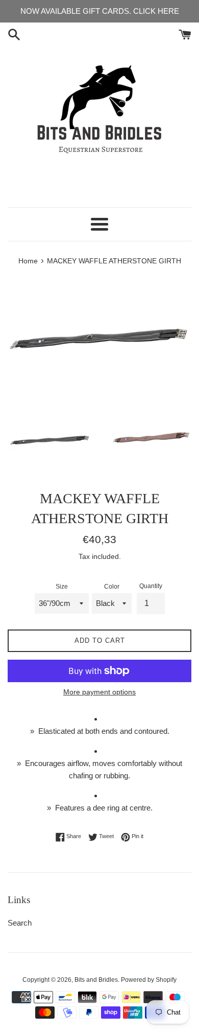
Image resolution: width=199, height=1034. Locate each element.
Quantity (150, 586)
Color (111, 586)
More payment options (99, 692)
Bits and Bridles (96, 979)
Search (20, 922)
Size (62, 586)
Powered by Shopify (149, 979)
